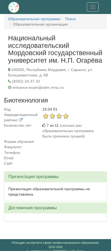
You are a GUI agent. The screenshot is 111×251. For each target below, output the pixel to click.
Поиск (70, 19)
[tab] (55, 177)
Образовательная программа (34, 19)
